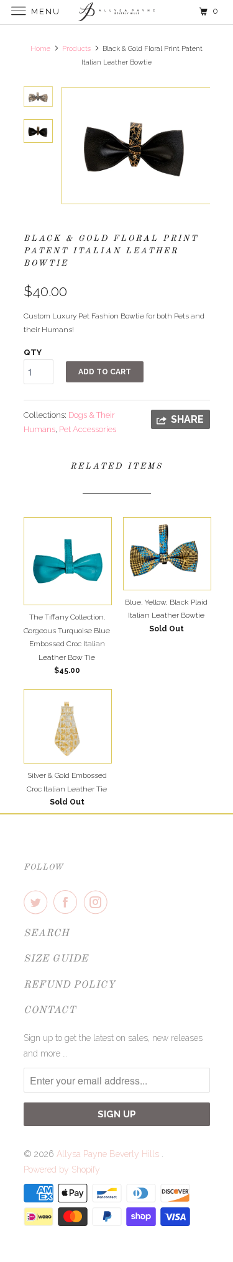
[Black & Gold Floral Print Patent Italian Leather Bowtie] (135, 145)
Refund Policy (70, 985)
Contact (50, 1011)
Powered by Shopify (62, 1169)
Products (76, 49)
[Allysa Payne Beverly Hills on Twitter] (38, 902)
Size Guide (56, 959)
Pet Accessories (87, 429)
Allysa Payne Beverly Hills (109, 1154)
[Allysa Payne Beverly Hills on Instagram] (98, 902)
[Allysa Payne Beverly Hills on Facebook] (67, 902)
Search (47, 934)
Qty (33, 352)
